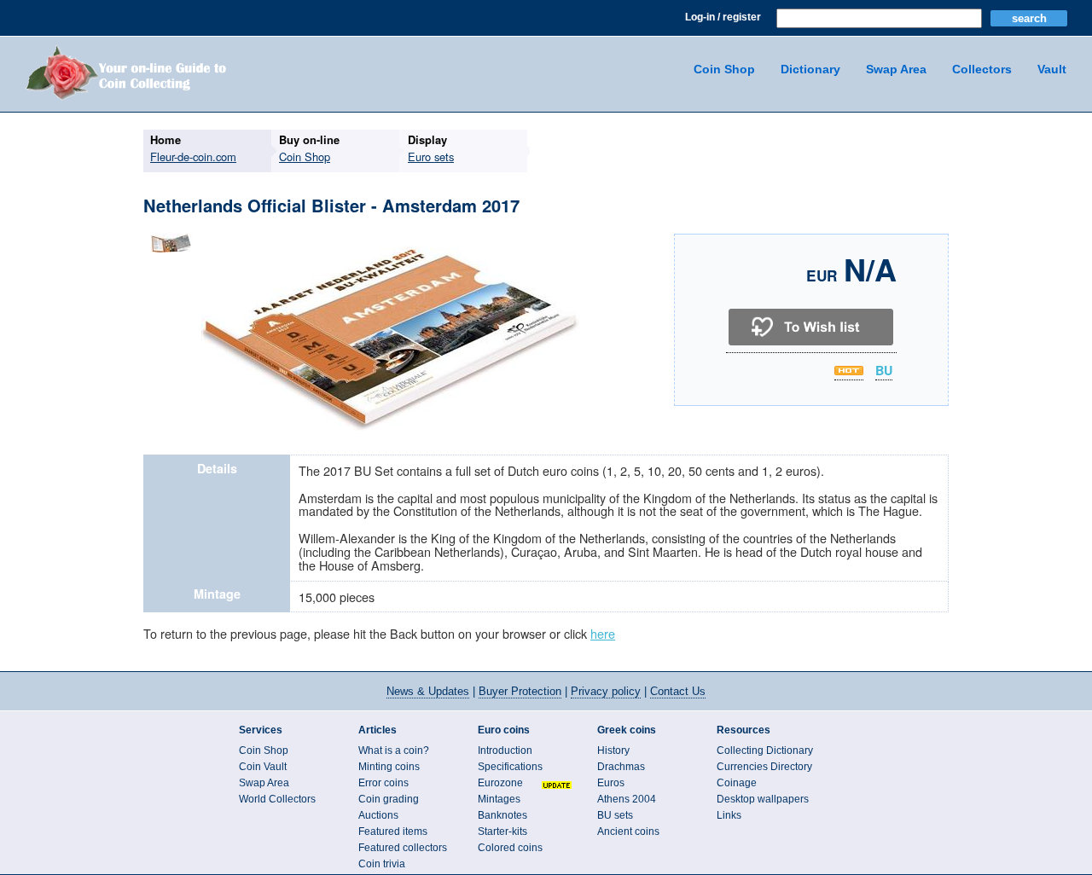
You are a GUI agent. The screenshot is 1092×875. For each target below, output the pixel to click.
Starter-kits (502, 831)
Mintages (499, 799)
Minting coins (389, 767)
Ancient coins (628, 831)
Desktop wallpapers (763, 799)
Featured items (392, 831)
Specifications (510, 767)
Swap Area (896, 69)
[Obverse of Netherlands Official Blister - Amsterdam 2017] (393, 429)
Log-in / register (723, 17)
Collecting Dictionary (765, 750)
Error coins (383, 783)
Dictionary (810, 69)
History (613, 750)
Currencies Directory (764, 767)
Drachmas (621, 767)
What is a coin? (393, 750)
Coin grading (388, 799)
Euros (610, 783)
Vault (1051, 69)
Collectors (982, 69)
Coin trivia (381, 864)
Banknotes (502, 815)
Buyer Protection (520, 691)
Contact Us (678, 691)
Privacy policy (606, 691)
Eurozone (500, 783)
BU (883, 371)
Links (729, 815)
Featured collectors (402, 848)
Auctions (378, 815)
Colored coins (510, 848)
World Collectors (277, 799)
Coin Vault (263, 767)
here (602, 633)
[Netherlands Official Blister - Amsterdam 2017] (171, 251)
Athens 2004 (626, 799)
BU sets (615, 815)
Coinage (737, 783)
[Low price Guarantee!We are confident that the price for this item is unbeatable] (848, 370)
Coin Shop (724, 69)
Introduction (505, 750)
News (427, 691)
